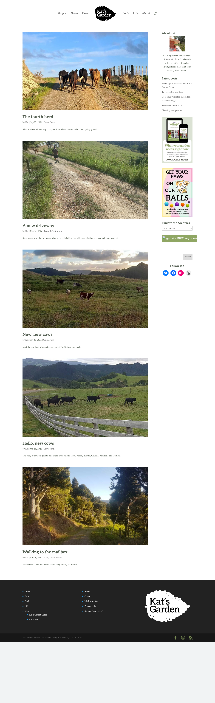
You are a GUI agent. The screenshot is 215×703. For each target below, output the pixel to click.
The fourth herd (38, 116)
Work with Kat (91, 601)
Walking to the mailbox (45, 552)
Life (135, 13)
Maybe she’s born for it (172, 105)
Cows (46, 122)
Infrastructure (56, 231)
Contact (88, 596)
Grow (74, 13)
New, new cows (37, 334)
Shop (61, 13)
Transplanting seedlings (172, 92)
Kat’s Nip (33, 619)
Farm (85, 13)
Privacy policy (91, 606)
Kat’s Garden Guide (38, 615)
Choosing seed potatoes (172, 110)
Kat (26, 122)
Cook (126, 13)
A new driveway (38, 225)
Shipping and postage (94, 611)
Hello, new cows (38, 443)
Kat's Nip (170, 59)
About (146, 13)
